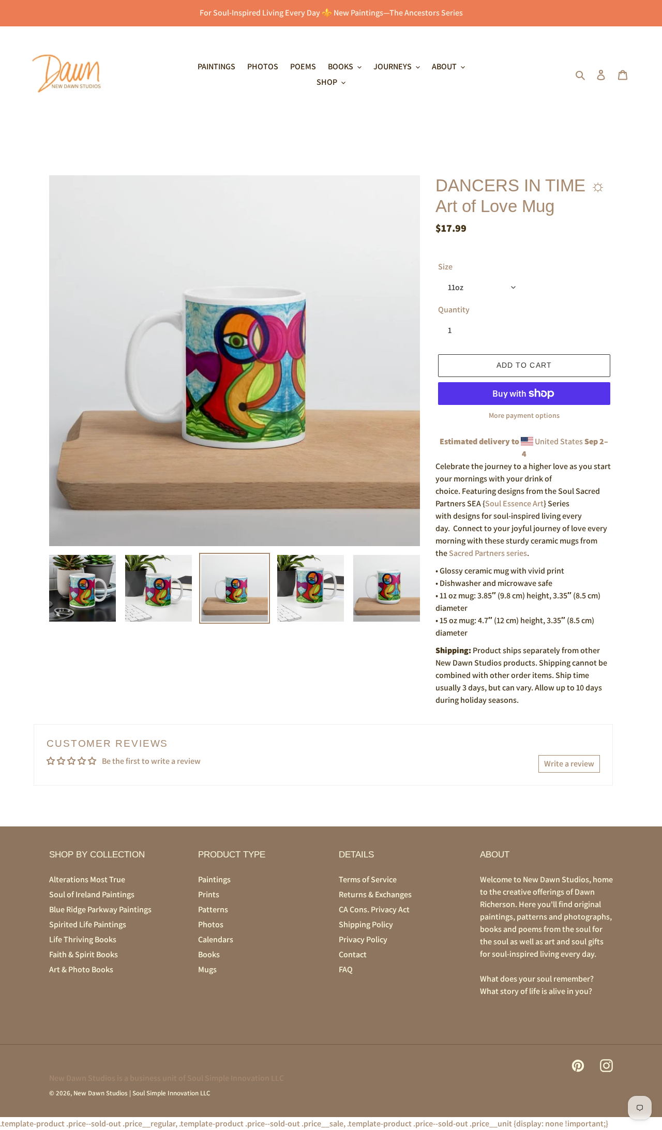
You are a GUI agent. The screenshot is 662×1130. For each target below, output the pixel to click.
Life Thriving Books (82, 939)
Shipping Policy (366, 924)
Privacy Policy (363, 939)
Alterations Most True (87, 879)
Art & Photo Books (81, 969)
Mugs (207, 969)
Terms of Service (368, 879)
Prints (208, 894)
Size (445, 266)
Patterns (213, 909)
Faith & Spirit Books (83, 954)
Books (209, 954)
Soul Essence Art (514, 503)
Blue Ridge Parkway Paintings (100, 909)
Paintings (214, 879)
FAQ (346, 969)
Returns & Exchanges (375, 894)
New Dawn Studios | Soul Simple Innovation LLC (141, 1093)
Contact (353, 954)
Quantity (454, 309)
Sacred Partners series (488, 553)
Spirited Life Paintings (87, 924)
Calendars (215, 939)
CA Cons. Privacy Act (374, 909)
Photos (210, 924)
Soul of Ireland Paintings (91, 894)
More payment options (524, 415)
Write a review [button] (569, 763)
